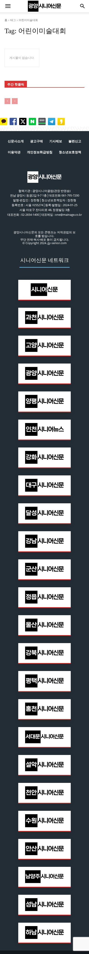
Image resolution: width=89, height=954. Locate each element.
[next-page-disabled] (15, 101)
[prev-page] (7, 101)
